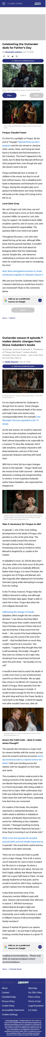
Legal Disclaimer (36, 1005)
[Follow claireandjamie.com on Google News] (40, 300)
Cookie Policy (8, 1005)
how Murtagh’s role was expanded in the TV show (21, 420)
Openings (32, 988)
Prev (9, 95)
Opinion (12, 318)
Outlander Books (15, 969)
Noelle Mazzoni (11, 362)
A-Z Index (32, 1010)
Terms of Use (34, 1001)
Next (36, 95)
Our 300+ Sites (35, 992)
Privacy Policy (8, 1001)
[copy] (16, 56)
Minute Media (14, 1020)
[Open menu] (3, 3)
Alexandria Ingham (13, 52)
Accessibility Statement (13, 1010)
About (5, 988)
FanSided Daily (9, 997)
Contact (5, 992)
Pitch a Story (34, 997)
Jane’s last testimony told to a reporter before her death (22, 759)
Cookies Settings (10, 1014)
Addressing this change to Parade (18, 612)
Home (4, 318)
